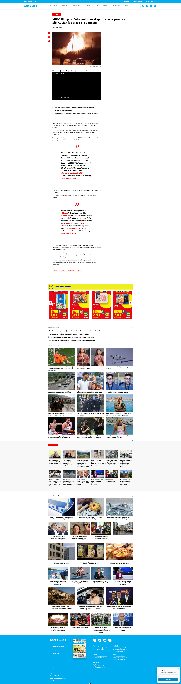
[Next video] (58, 97)
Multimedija (116, 6)
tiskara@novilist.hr (122, 657)
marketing (56, 653)
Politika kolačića (53, 677)
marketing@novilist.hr (123, 649)
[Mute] (61, 97)
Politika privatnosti (54, 675)
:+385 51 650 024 (121, 659)
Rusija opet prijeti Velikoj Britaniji (63, 110)
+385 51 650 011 (101, 649)
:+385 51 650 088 (121, 651)
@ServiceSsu (66, 215)
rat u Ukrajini (71, 270)
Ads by (98, 99)
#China (81, 218)
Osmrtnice (126, 1)
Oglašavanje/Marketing (137, 1)
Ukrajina (62, 270)
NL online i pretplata (151, 1)
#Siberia (69, 223)
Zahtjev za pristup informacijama (57, 678)
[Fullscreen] (99, 97)
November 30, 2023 (68, 178)
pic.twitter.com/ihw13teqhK (71, 173)
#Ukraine (64, 213)
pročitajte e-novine (58, 646)
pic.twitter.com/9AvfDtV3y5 (76, 228)
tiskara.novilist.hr (120, 656)
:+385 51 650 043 (101, 667)
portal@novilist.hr (102, 656)
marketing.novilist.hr (121, 648)
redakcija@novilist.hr (102, 648)
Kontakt (51, 673)
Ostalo (127, 6)
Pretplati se (168, 679)
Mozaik (105, 6)
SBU (79, 270)
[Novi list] (30, 6)
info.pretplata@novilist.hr (100, 666)
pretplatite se (57, 650)
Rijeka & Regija (77, 6)
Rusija (55, 270)
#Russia (64, 226)
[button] (130, 303)
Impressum (52, 680)
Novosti (64, 6)
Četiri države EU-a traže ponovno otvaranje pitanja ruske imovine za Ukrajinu (74, 107)
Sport (88, 6)
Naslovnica (53, 6)
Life (97, 6)
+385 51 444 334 (101, 657)
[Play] (54, 97)
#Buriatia (84, 223)
